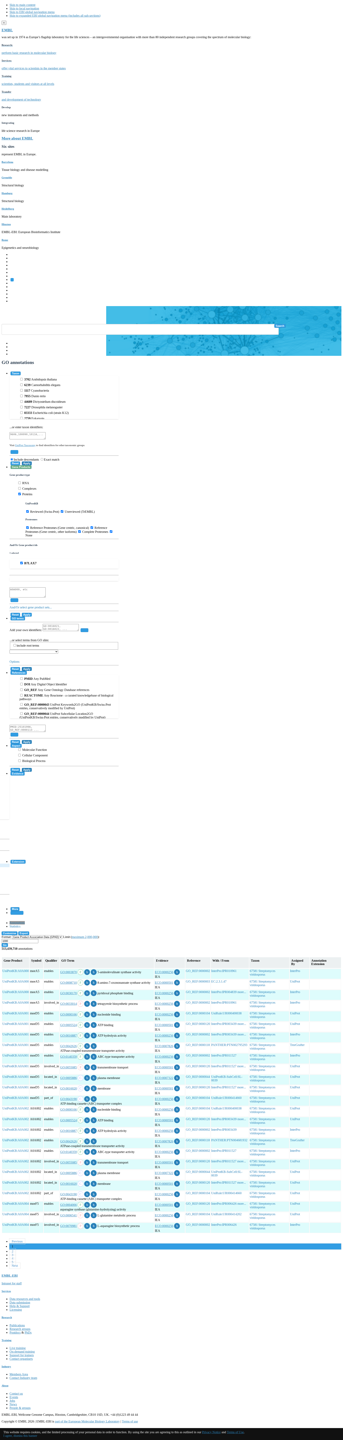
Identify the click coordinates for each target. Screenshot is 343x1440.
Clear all (17, 912)
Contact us (16, 1393)
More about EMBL (17, 138)
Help (13, 343)
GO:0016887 (68, 1035)
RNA (25, 483)
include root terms (28, 645)
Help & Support (20, 1306)
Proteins (26, 494)
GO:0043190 (68, 1099)
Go (5, 945)
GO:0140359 (68, 1056)
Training (15, 290)
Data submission (20, 1302)
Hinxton (6, 224)
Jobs (12, 1400)
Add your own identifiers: (26, 630)
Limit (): (81, 937)
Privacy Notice (211, 1432)
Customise (9, 933)
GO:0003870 (68, 972)
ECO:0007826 (164, 1046)
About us (15, 286)
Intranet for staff (12, 1283)
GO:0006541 (68, 1215)
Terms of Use (235, 1432)
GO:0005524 (68, 1025)
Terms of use (130, 1421)
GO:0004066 (68, 1204)
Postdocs (15, 1332)
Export (24, 933)
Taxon (15, 373)
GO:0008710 (68, 982)
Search (280, 325)
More (15, 909)
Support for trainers (22, 1355)
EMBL (7, 30)
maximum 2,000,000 (85, 937)
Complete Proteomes (94, 531)
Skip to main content (22, 5)
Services (15, 297)
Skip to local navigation (24, 8)
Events (14, 1397)
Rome (5, 239)
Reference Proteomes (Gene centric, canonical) (59, 527)
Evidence (17, 773)
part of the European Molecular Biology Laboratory (87, 1421)
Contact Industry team (23, 1378)
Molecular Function (34, 749)
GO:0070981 (68, 1226)
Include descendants (26, 459)
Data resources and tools (25, 1299)
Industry (6, 1366)
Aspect (16, 745)
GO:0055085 (68, 1067)
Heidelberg (8, 208)
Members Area (19, 1374)
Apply (26, 463)
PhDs (28, 1332)
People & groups (20, 1408)
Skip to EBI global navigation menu (32, 12)
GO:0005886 (68, 1078)
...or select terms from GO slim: (29, 642)
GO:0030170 (68, 993)
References (18, 672)
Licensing (16, 1309)
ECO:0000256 (164, 972)
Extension (18, 861)
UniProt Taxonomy (25, 445)
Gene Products (21, 467)
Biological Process (33, 761)
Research (15, 294)
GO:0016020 (68, 1088)
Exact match (51, 459)
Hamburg (7, 193)
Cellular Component (34, 755)
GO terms (18, 618)
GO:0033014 (68, 1003)
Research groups (20, 1329)
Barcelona (7, 162)
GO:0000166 (68, 1014)
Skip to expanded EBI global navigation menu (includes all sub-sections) (55, 15)
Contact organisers (21, 1358)
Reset (15, 463)
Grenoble (7, 177)
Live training (18, 1348)
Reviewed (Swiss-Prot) (44, 511)
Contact (14, 346)
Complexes (28, 488)
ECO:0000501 (164, 982)
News (13, 1404)
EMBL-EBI (17, 301)
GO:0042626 (68, 1046)
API (12, 350)
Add (14, 451)
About (5, 1385)
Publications (17, 1325)
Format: (6, 937)
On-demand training (22, 1351)
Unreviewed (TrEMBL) (79, 511)
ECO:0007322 (164, 1078)
